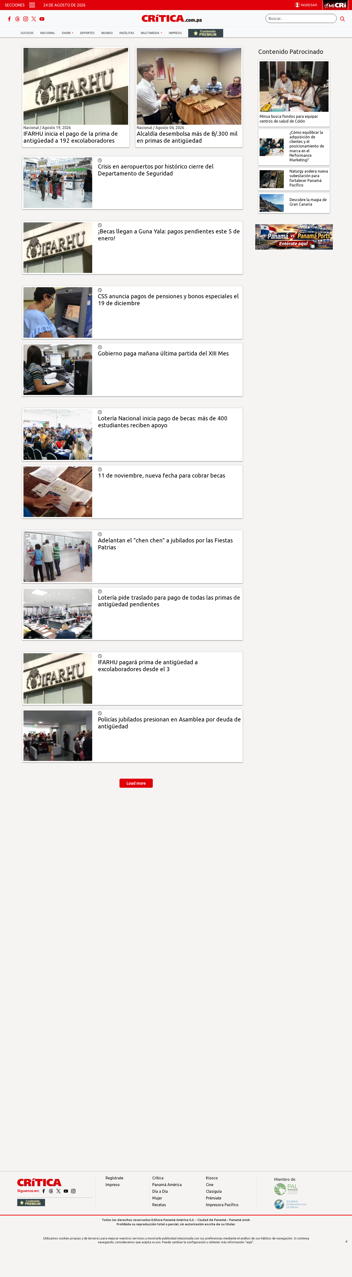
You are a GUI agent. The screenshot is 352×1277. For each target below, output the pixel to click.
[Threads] (18, 18)
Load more (136, 783)
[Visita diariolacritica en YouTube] (66, 1191)
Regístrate (114, 1178)
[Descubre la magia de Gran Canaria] (272, 202)
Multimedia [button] (150, 33)
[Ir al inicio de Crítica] (174, 18)
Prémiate (213, 1198)
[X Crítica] (34, 18)
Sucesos (27, 33)
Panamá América (167, 1184)
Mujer (157, 1198)
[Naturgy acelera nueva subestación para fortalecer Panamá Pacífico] (272, 179)
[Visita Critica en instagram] (73, 1191)
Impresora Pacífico (222, 1205)
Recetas (159, 1205)
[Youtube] (41, 18)
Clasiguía (214, 1191)
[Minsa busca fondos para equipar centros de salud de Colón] (294, 86)
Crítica (158, 1178)
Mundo (107, 33)
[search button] (342, 18)
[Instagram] (26, 18)
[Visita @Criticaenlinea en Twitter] (51, 1191)
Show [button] (66, 33)
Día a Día (160, 1191)
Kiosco (212, 1178)
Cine (209, 1184)
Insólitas (126, 33)
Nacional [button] (47, 33)
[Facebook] (10, 18)
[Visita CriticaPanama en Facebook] (43, 1191)
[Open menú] (32, 5)
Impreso (175, 33)
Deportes (87, 33)
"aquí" (249, 1242)
